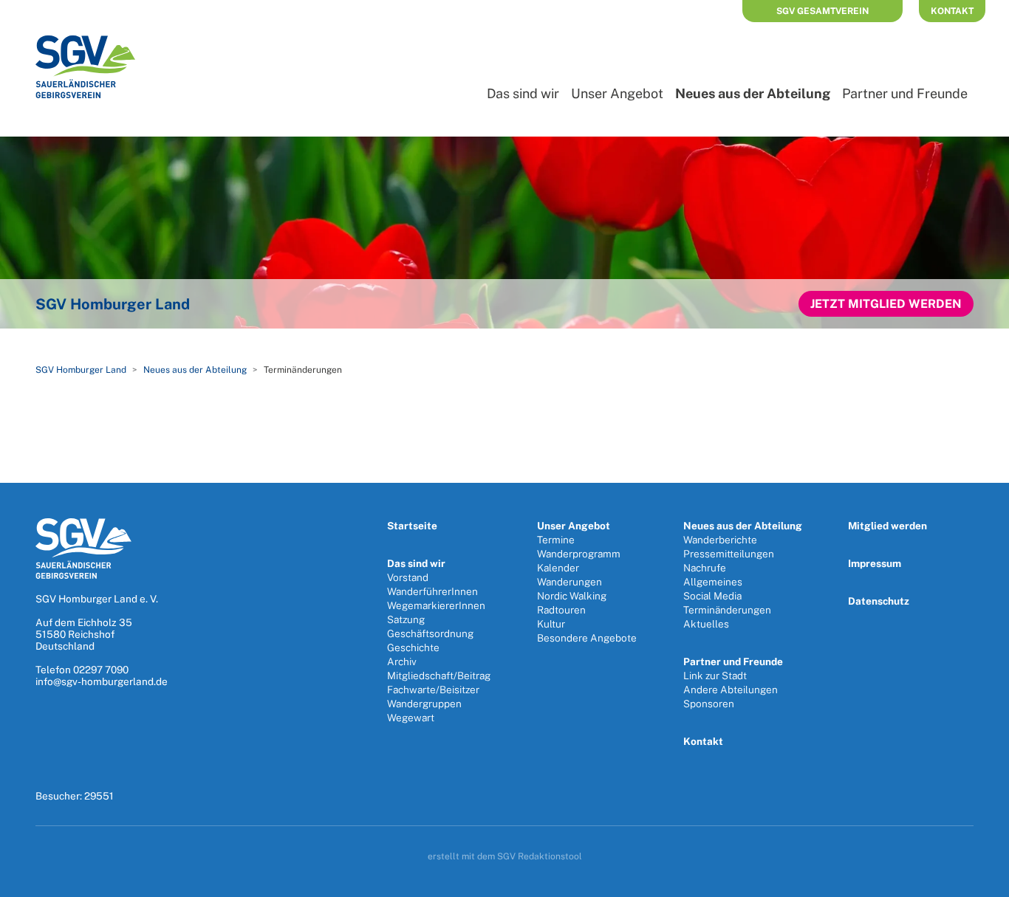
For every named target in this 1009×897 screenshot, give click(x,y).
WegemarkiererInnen (436, 605)
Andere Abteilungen (730, 689)
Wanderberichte (720, 540)
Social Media (712, 596)
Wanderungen (569, 582)
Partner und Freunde (905, 93)
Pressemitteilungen (728, 554)
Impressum (874, 563)
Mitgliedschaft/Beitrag (438, 675)
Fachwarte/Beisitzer (433, 689)
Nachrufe (704, 568)
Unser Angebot (617, 93)
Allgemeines (712, 582)
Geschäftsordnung (430, 633)
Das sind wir (523, 93)
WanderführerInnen (432, 591)
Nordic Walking (571, 596)
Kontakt (952, 11)
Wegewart (410, 718)
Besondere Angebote (587, 638)
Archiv (402, 661)
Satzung (406, 619)
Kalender (558, 568)
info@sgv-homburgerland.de (101, 681)
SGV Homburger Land (80, 370)
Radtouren (561, 610)
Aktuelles (706, 624)
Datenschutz (878, 601)
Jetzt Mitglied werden (886, 304)
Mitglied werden (887, 526)
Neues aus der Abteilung (752, 93)
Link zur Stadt (715, 675)
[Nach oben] (982, 881)
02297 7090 (101, 670)
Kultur (551, 624)
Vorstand (407, 577)
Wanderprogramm (578, 554)
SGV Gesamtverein (822, 11)
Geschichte (413, 647)
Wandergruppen (424, 703)
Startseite (412, 526)
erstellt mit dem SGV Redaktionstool (505, 856)
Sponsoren (708, 703)
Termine (556, 540)
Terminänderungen (727, 610)
